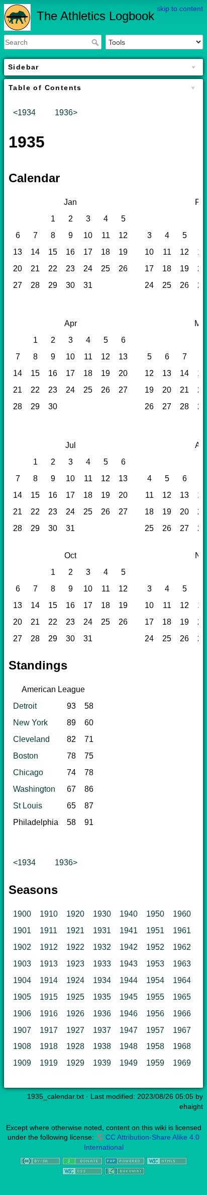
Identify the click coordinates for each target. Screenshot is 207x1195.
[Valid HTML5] (167, 1160)
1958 (155, 1046)
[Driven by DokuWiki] (125, 1170)
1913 (49, 963)
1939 (102, 1063)
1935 (102, 997)
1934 (102, 980)
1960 (182, 914)
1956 (155, 1013)
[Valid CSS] (82, 1170)
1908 (22, 1046)
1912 (49, 947)
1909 (22, 1063)
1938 (102, 1046)
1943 (129, 963)
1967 (182, 1030)
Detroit (25, 706)
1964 (182, 980)
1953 (155, 963)
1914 (49, 980)
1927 (75, 1030)
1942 (129, 947)
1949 (129, 1063)
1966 (182, 1013)
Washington (34, 789)
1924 (75, 980)
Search (96, 42)
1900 (22, 914)
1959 (155, 1063)
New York (30, 722)
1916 (49, 1013)
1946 (129, 1013)
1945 (129, 997)
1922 (75, 947)
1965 (182, 997)
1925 (75, 997)
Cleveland (31, 739)
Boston (25, 756)
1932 (102, 947)
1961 (182, 930)
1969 (182, 1063)
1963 (182, 963)
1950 (155, 914)
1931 (102, 930)
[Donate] (82, 1160)
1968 (182, 1046)
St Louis (27, 805)
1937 (102, 1030)
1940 (129, 914)
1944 (129, 980)
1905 (22, 997)
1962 (182, 947)
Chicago (28, 772)
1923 (75, 963)
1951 (155, 930)
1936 (102, 1013)
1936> (66, 112)
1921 (75, 930)
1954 (155, 980)
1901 (22, 930)
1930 (102, 914)
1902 (22, 947)
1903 (22, 963)
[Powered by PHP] (125, 1160)
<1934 (24, 112)
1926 (75, 1013)
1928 (75, 1046)
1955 (155, 997)
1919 (49, 1063)
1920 (75, 914)
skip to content (180, 9)
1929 (75, 1063)
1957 (155, 1030)
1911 (48, 930)
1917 (49, 1030)
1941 (129, 930)
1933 (102, 963)
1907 (22, 1030)
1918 (49, 1046)
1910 (49, 914)
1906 (22, 1013)
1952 (155, 947)
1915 (49, 997)
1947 (129, 1030)
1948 (129, 1046)
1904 (22, 980)
